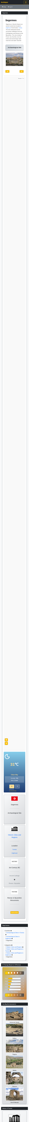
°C (11, 786)
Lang (4, 6)
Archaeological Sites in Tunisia (15, 932)
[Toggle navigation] (26, 2)
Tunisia (20, 27)
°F (17, 786)
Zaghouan (8, 27)
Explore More (14, 912)
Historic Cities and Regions (14, 947)
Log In (10, 6)
